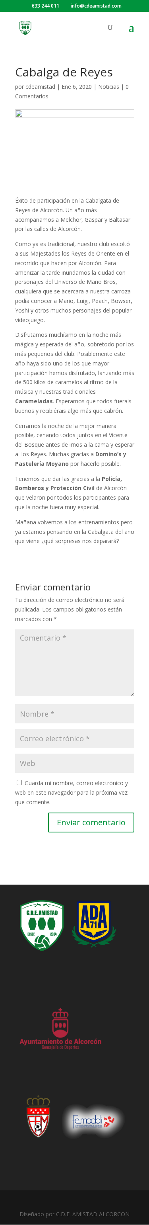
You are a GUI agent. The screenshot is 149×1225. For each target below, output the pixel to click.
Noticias (108, 86)
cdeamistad (40, 86)
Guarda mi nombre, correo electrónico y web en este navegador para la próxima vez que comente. (71, 792)
